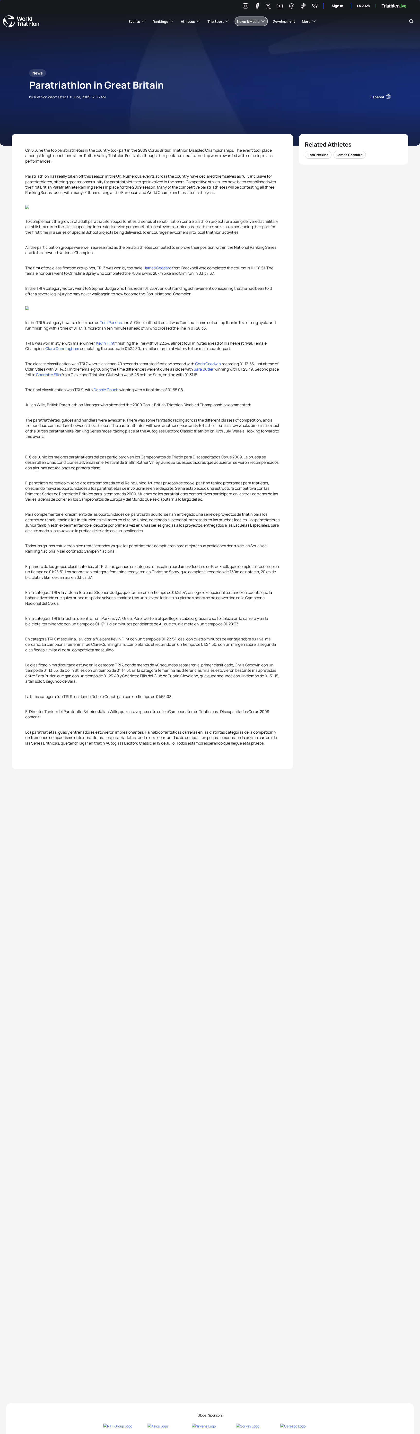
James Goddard (157, 268)
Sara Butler (204, 369)
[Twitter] (268, 6)
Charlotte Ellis (48, 374)
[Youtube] (280, 6)
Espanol (377, 97)
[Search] (411, 21)
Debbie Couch (106, 389)
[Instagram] (245, 6)
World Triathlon (21, 21)
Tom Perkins (111, 322)
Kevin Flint (105, 343)
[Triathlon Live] (394, 5)
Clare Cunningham (62, 348)
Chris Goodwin (208, 363)
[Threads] (291, 6)
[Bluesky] (315, 6)
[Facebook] (257, 6)
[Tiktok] (303, 6)
